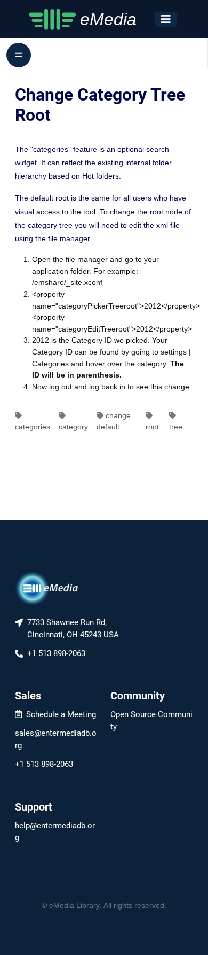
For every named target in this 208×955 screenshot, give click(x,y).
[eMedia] (47, 587)
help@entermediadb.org (55, 832)
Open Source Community (151, 720)
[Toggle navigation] (166, 19)
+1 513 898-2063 (44, 764)
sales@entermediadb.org (56, 739)
